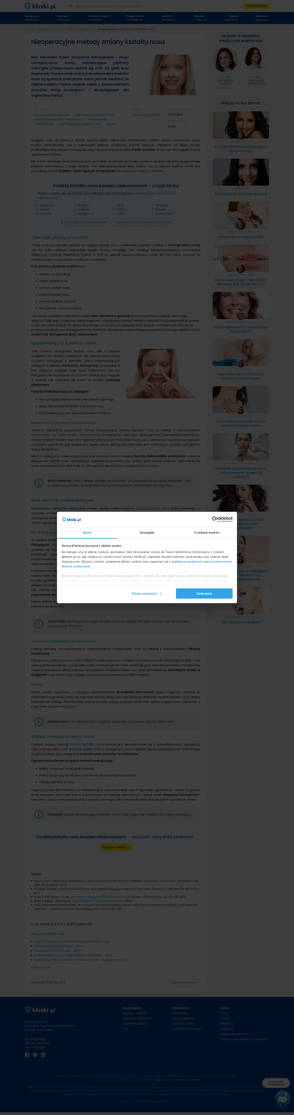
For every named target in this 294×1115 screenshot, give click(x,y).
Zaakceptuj (204, 593)
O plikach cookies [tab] (207, 532)
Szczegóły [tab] (147, 532)
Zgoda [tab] (87, 532)
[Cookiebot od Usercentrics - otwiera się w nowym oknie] (215, 519)
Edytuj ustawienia (144, 593)
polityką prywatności (187, 561)
